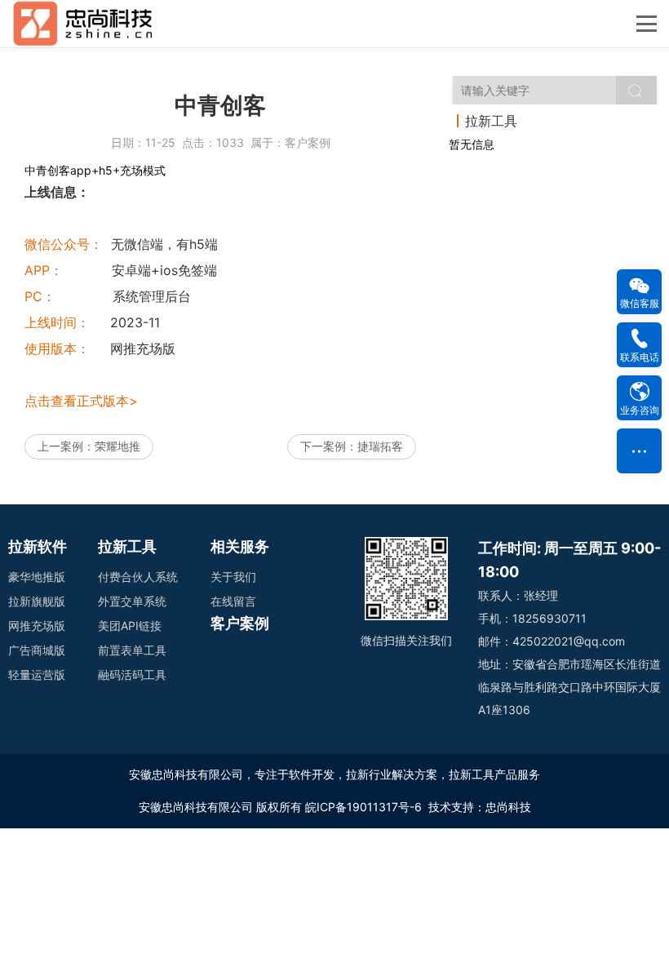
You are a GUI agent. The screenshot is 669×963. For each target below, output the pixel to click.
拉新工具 (127, 546)
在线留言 (233, 601)
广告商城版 (36, 650)
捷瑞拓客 (380, 446)
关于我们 (233, 577)
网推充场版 (36, 625)
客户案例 (307, 142)
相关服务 (239, 546)
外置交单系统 (132, 601)
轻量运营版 (36, 674)
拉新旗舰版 (36, 601)
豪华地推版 (36, 577)
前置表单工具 (132, 650)
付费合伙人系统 (138, 577)
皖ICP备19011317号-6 (363, 807)
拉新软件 (37, 546)
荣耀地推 (117, 446)
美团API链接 (130, 625)
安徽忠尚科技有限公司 (196, 807)
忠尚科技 (508, 807)
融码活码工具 (132, 674)
